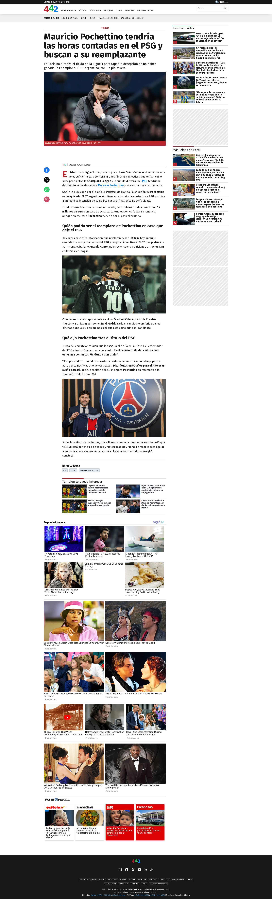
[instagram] (120, 870)
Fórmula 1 (95, 10)
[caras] (120, 808)
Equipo (144, 884)
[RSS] (146, 869)
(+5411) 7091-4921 (142, 895)
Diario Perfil (85, 880)
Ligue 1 (73, 470)
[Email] (47, 199)
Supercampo (153, 880)
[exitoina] (59, 808)
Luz (168, 880)
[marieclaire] (89, 808)
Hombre (123, 880)
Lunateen (180, 880)
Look (162, 880)
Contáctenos (123, 884)
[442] (136, 861)
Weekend (132, 880)
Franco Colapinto (108, 18)
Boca (92, 18)
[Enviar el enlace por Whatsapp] (47, 189)
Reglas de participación (159, 884)
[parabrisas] (150, 808)
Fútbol (83, 10)
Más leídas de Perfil (187, 150)
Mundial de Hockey (132, 18)
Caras (94, 880)
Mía (173, 880)
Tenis (119, 10)
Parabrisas (142, 880)
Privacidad (135, 884)
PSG (64, 470)
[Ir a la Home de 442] (51, 11)
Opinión (129, 10)
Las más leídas (183, 28)
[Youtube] (139, 869)
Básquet (108, 10)
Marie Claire (112, 880)
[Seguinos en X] (133, 870)
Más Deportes (145, 10)
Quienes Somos (110, 884)
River (83, 18)
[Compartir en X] (47, 180)
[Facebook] (126, 870)
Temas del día (51, 18)
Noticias (102, 880)
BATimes (189, 880)
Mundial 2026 (68, 10)
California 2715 (97, 895)
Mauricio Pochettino (89, 470)
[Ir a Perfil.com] (221, 2)
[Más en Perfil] (62, 799)
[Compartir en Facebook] (47, 170)
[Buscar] (225, 8)
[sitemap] (151, 869)
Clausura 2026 (70, 18)
